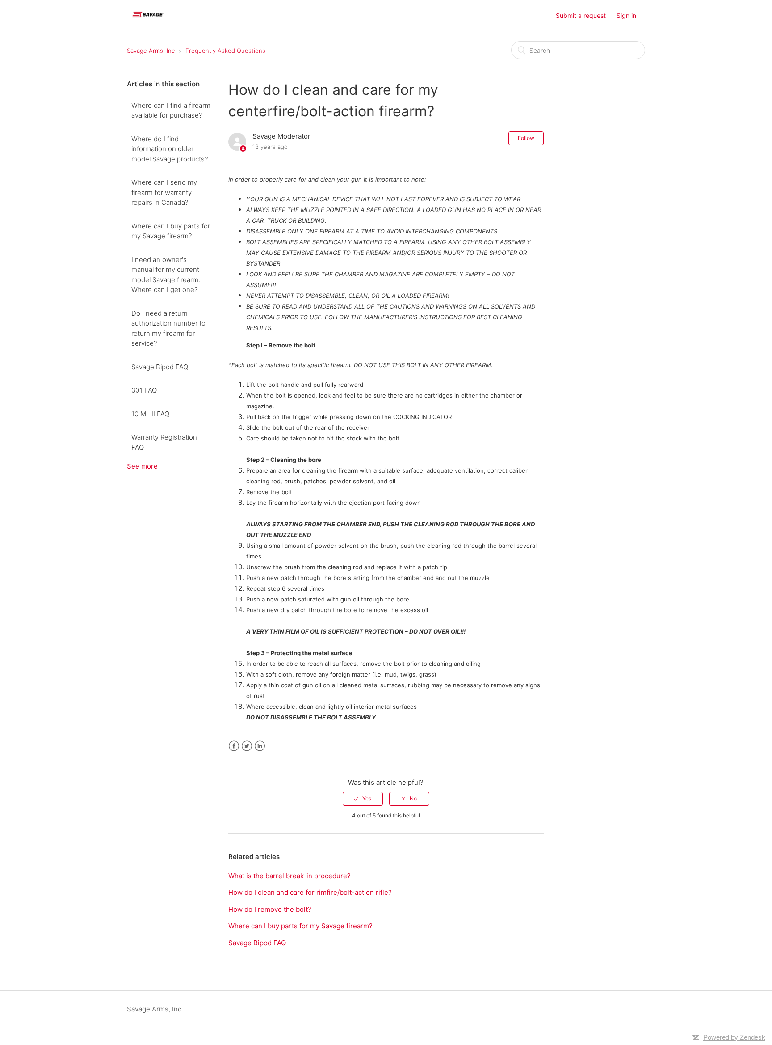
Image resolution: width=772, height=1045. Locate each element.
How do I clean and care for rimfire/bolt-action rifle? (310, 892)
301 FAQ (144, 390)
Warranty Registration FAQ (164, 442)
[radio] (363, 798)
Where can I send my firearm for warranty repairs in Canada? (164, 192)
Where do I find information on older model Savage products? (169, 149)
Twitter (246, 746)
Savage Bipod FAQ (159, 367)
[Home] (148, 20)
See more (142, 466)
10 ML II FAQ (150, 414)
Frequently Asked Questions (225, 50)
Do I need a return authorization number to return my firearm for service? (168, 328)
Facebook (233, 746)
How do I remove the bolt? (269, 909)
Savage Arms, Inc (151, 50)
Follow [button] (526, 138)
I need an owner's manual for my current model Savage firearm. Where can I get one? (165, 274)
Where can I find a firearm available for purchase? (170, 110)
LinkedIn (259, 746)
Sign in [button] (626, 15)
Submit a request (581, 15)
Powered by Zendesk (734, 1037)
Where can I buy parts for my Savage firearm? (170, 231)
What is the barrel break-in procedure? (289, 876)
